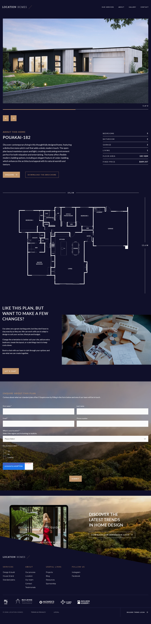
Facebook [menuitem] (76, 576)
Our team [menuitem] (29, 580)
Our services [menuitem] (108, 7)
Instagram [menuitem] (76, 572)
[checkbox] (75, 453)
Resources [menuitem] (50, 580)
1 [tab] (39, 109)
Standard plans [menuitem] (9, 580)
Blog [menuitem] (48, 576)
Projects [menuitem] (49, 572)
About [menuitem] (121, 7)
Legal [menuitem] (56, 612)
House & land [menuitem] (8, 576)
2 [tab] (112, 109)
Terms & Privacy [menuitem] (38, 612)
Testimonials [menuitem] (30, 587)
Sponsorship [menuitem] (51, 584)
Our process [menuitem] (30, 572)
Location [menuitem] (29, 576)
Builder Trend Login (136, 612)
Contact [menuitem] (145, 7)
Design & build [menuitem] (9, 572)
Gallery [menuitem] (132, 7)
